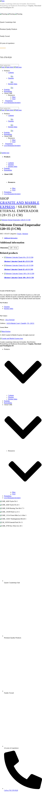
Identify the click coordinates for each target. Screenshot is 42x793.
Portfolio (7, 401)
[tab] (23, 238)
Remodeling (8, 403)
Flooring (7, 307)
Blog (13, 492)
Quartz (19, 234)
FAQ (13, 494)
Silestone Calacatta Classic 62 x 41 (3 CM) (18, 269)
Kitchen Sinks (8, 308)
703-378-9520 (9, 320)
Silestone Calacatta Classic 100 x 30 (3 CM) (19, 277)
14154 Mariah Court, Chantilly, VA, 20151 (20, 323)
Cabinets (11, 395)
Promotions (7, 496)
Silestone (25, 234)
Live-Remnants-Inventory (12, 498)
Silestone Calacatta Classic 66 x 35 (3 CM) (18, 261)
